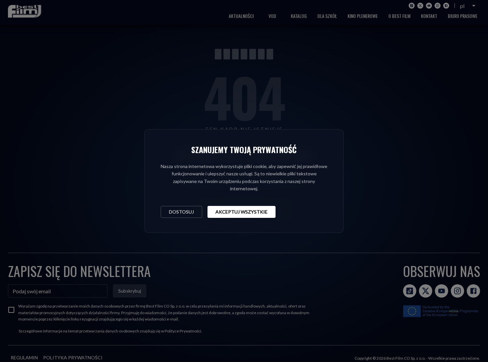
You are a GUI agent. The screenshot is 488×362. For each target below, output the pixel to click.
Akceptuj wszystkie (241, 212)
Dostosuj (181, 212)
